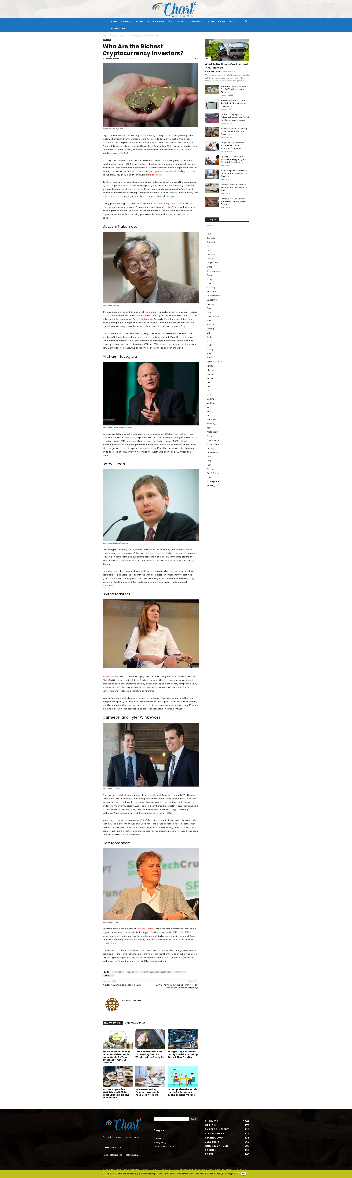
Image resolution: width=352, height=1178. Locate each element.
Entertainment (213, 295)
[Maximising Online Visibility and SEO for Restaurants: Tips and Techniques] (118, 1076)
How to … (211, 366)
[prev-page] (104, 1103)
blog (209, 233)
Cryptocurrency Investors (156, 972)
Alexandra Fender (213, 71)
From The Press (214, 316)
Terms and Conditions (164, 1146)
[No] (348, 1174)
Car (207, 58)
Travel (210, 21)
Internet (210, 370)
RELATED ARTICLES (113, 1023)
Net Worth (211, 419)
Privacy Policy (160, 1142)
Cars (209, 250)
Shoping (210, 448)
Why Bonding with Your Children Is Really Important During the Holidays (177, 986)
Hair (208, 341)
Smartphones (213, 452)
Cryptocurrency (214, 271)
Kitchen (210, 378)
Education (211, 291)
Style (171, 21)
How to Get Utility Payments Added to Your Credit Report (147, 1092)
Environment (212, 299)
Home (105, 36)
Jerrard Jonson (112, 59)
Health (139, 21)
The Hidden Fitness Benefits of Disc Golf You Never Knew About (235, 89)
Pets (231, 21)
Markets (210, 399)
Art (208, 229)
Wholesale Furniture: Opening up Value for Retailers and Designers (234, 131)
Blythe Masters (110, 676)
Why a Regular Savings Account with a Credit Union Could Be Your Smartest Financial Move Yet (116, 1057)
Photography (213, 432)
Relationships (213, 444)
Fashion (210, 304)
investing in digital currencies (169, 203)
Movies (210, 407)
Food (209, 312)
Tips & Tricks (213, 473)
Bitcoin (118, 972)
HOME (114, 21)
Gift (208, 333)
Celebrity (211, 254)
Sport (221, 21)
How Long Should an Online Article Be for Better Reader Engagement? (233, 103)
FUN (209, 320)
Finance (180, 972)
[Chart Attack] (176, 9)
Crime (209, 266)
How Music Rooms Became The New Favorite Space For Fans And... (233, 201)
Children (210, 258)
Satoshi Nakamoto (143, 319)
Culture (210, 275)
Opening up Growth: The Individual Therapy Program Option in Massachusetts (233, 159)
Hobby (210, 353)
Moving (210, 411)
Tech (209, 465)
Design (210, 279)
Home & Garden (155, 21)
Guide (209, 337)
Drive (209, 283)
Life (208, 386)
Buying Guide (213, 242)
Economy (211, 287)
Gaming (210, 328)
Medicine (211, 403)
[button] (246, 22)
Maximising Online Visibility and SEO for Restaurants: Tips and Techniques (116, 1093)
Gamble (210, 324)
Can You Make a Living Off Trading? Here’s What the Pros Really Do (149, 1054)
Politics (210, 436)
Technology (195, 21)
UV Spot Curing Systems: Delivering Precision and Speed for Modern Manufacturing (235, 117)
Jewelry (210, 374)
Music (181, 21)
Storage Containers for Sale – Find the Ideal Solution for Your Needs (235, 187)
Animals (210, 225)
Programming (213, 440)
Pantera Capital (145, 928)
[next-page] (108, 1103)
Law (208, 382)
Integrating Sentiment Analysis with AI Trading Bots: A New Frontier (183, 1054)
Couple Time (212, 262)
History (210, 349)
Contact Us (118, 28)
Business (126, 21)
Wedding (211, 485)
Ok (243, 1174)
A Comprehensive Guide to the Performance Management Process (182, 1092)
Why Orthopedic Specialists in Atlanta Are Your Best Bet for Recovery (234, 173)
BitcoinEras (156, 174)
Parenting (211, 423)
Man (209, 394)
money (108, 975)
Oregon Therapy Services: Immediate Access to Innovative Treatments (232, 145)
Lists (209, 390)
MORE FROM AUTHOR (135, 1023)
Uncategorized (213, 481)
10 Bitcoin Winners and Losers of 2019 (122, 984)
